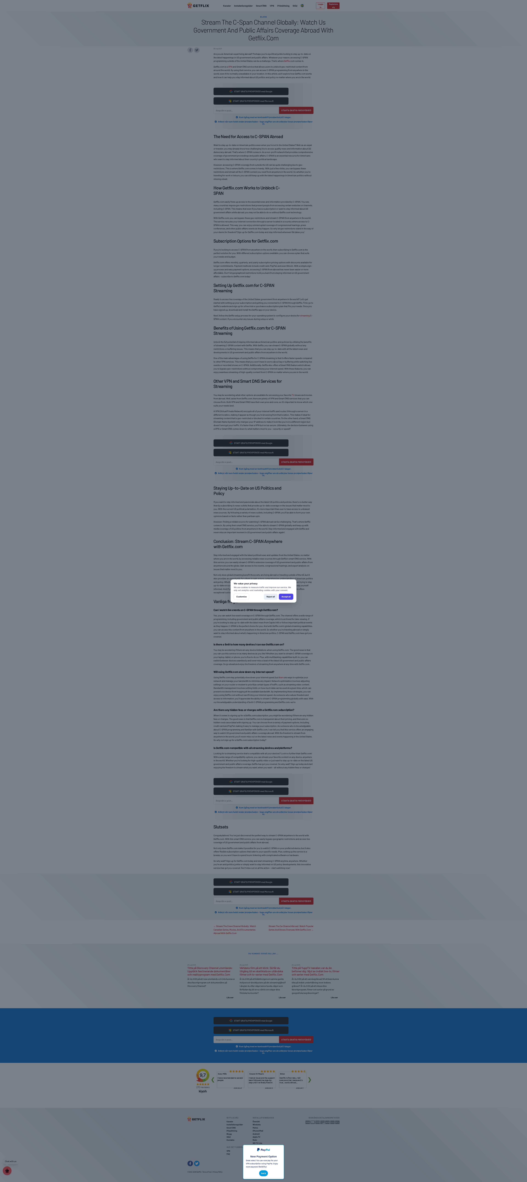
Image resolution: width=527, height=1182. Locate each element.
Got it (263, 1173)
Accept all (286, 596)
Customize (241, 596)
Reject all (271, 596)
